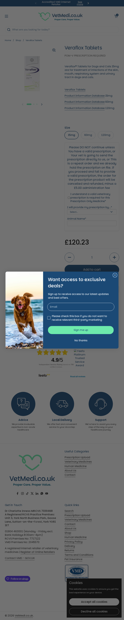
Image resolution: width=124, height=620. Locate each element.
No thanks (80, 340)
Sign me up (81, 330)
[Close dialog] (115, 275)
